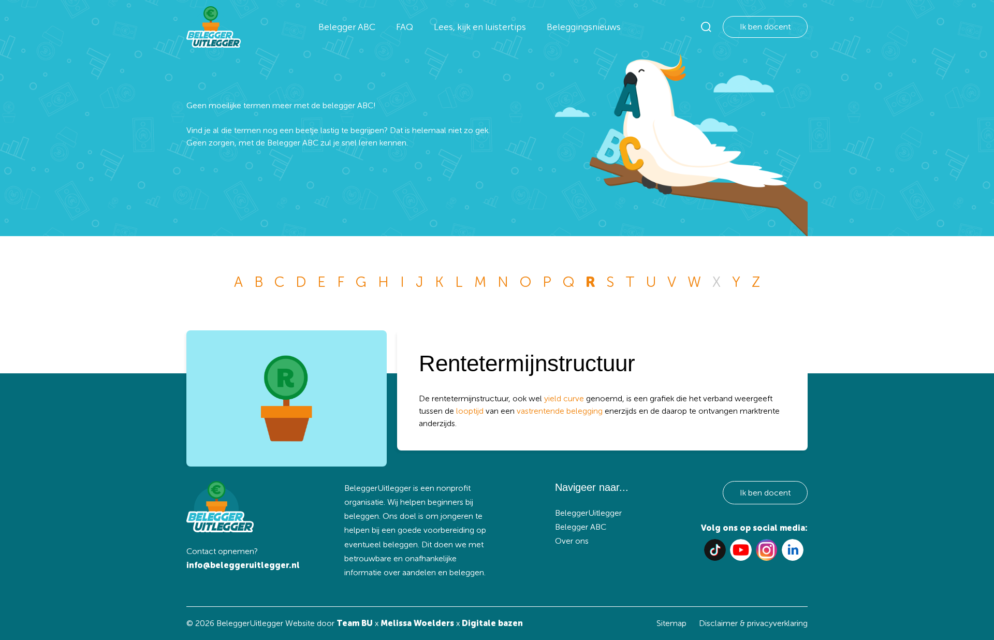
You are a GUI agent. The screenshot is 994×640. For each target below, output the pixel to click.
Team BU (355, 623)
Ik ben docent (765, 27)
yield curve (564, 398)
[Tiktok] (715, 550)
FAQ (404, 27)
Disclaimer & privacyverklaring (753, 623)
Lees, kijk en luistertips (480, 27)
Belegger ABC (346, 27)
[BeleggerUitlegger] (213, 27)
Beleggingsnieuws (584, 27)
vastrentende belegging (560, 411)
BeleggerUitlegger (588, 513)
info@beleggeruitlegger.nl (243, 565)
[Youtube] (741, 550)
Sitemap (671, 623)
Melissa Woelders (417, 623)
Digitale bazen (492, 623)
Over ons (572, 541)
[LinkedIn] (792, 550)
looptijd (470, 411)
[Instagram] (767, 550)
